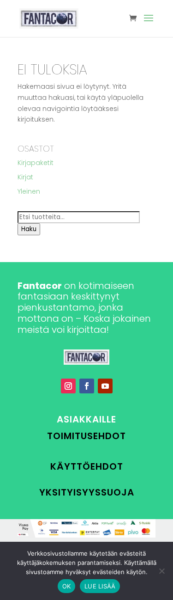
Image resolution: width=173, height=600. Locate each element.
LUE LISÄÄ (99, 586)
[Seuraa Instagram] (68, 386)
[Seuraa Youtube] (105, 386)
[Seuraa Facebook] (86, 386)
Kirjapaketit (36, 162)
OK (66, 586)
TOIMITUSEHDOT (86, 435)
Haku (28, 229)
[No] (161, 571)
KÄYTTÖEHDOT (86, 466)
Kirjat (25, 177)
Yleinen (29, 191)
